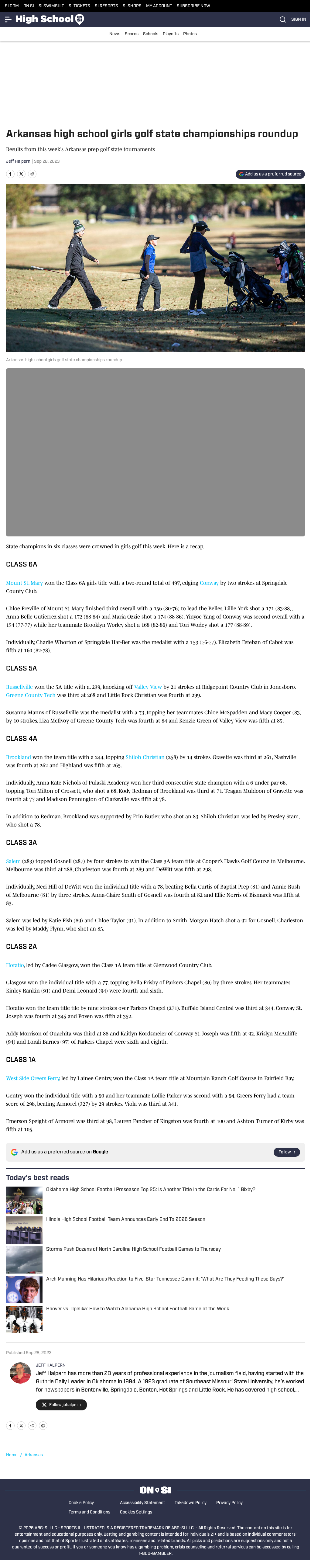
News (114, 34)
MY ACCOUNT (159, 6)
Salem (13, 861)
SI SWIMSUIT (51, 6)
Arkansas (34, 1455)
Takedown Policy (191, 1503)
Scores (131, 34)
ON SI (28, 6)
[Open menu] (8, 19)
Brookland (19, 757)
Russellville (19, 687)
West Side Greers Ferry (32, 1078)
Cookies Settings (136, 1512)
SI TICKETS (79, 6)
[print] (43, 1425)
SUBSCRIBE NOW (193, 6)
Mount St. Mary (25, 583)
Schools (150, 34)
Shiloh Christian (146, 757)
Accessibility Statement (142, 1503)
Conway (209, 583)
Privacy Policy (229, 1503)
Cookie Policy (81, 1503)
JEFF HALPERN (51, 1365)
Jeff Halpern (18, 161)
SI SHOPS (132, 6)
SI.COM (12, 6)
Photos (190, 34)
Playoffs (171, 34)
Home (12, 1455)
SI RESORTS (106, 6)
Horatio (15, 965)
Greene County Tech (31, 695)
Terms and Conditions (89, 1512)
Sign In (298, 19)
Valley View (148, 687)
